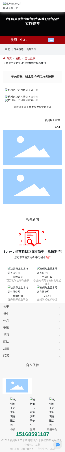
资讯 (18, 58)
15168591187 (32, 434)
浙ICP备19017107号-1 (23, 449)
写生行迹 (18, 49)
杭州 (37, 444)
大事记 (6, 49)
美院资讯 (31, 49)
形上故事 (30, 58)
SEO (52, 448)
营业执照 (43, 448)
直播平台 (52, 429)
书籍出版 (47, 277)
